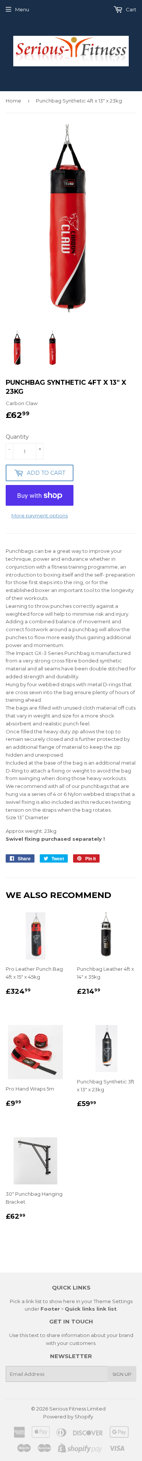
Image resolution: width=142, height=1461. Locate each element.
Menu (22, 9)
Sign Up (121, 1374)
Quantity (17, 436)
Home (13, 101)
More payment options (39, 515)
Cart (130, 9)
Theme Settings (113, 1301)
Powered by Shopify (68, 1417)
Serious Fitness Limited (77, 1409)
